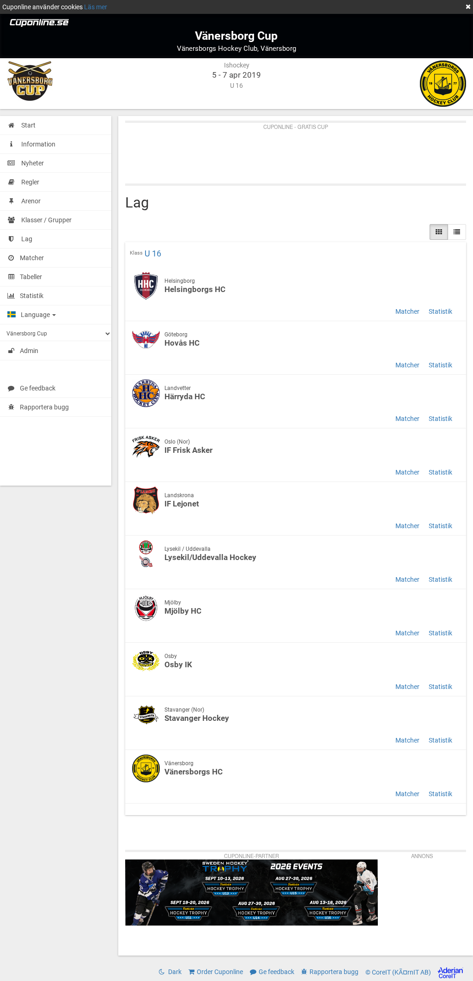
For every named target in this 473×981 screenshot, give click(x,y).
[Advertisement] (295, 151)
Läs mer (95, 7)
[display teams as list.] (439, 232)
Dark (174, 971)
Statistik (440, 311)
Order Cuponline (220, 971)
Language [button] (36, 314)
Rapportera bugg (44, 407)
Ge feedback (37, 388)
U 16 (153, 253)
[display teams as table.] (457, 232)
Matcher (407, 311)
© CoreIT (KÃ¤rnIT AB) (398, 972)
